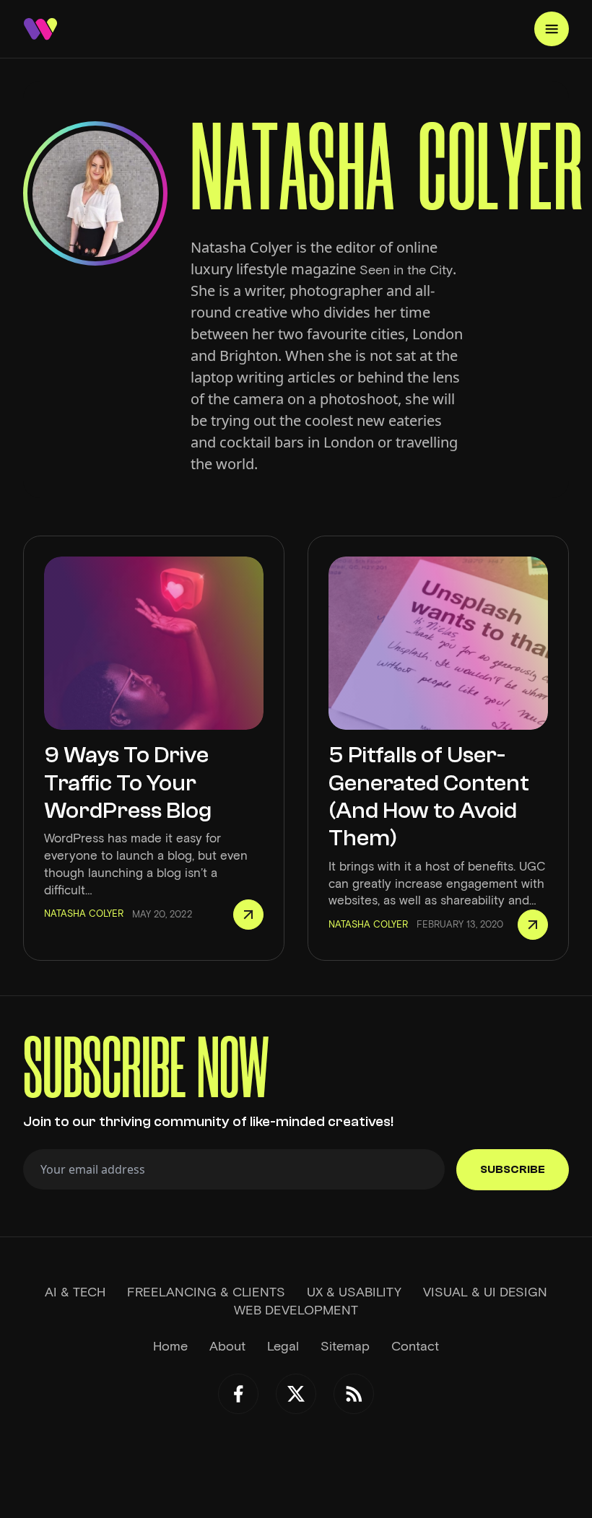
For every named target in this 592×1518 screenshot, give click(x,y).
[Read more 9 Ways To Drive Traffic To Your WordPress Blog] (248, 914)
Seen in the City (406, 270)
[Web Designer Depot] (40, 29)
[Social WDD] (238, 1394)
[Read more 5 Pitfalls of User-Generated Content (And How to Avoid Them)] (533, 925)
